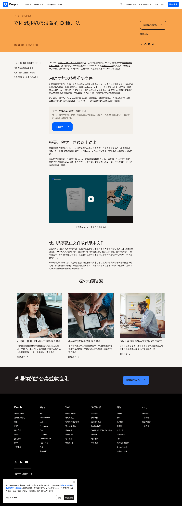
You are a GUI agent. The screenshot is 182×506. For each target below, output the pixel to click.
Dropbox (91, 87)
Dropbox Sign (91, 151)
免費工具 (17, 447)
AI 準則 (94, 434)
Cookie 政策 (96, 426)
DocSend (44, 434)
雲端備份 (68, 430)
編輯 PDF (69, 434)
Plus (41, 413)
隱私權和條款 (96, 422)
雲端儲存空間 (107, 65)
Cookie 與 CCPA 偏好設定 (101, 430)
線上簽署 (61, 165)
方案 (41, 447)
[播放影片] (91, 199)
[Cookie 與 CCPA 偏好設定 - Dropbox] (40, 491)
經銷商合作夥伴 (123, 443)
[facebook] (145, 44)
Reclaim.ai (44, 443)
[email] (153, 44)
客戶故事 (120, 422)
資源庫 (119, 426)
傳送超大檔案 (70, 413)
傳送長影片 (69, 418)
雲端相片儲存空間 (72, 422)
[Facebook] (21, 462)
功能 (16, 426)
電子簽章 (68, 439)
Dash (42, 430)
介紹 (118, 439)
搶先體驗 (17, 439)
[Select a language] (121, 4)
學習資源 (94, 443)
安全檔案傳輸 (70, 426)
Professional (45, 418)
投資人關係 (146, 422)
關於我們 (145, 413)
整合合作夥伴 (122, 447)
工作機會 (145, 418)
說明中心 (94, 413)
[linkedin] (149, 44)
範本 (16, 443)
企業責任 (145, 426)
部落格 (119, 413)
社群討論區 (121, 434)
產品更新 (43, 451)
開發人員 (120, 430)
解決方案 (17, 430)
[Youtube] (27, 462)
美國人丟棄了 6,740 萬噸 (69, 62)
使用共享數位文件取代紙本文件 (26, 77)
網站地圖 (94, 439)
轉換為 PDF (70, 443)
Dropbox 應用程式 (75, 98)
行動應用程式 (19, 418)
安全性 (16, 434)
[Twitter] (16, 462)
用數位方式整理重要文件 (23, 68)
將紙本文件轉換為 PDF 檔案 (117, 98)
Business (43, 422)
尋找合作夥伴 (122, 451)
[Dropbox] (13, 4)
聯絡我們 (94, 418)
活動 (118, 418)
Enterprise (44, 426)
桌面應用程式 (19, 413)
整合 (16, 422)
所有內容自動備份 (106, 101)
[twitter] (141, 44)
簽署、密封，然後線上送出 (24, 73)
